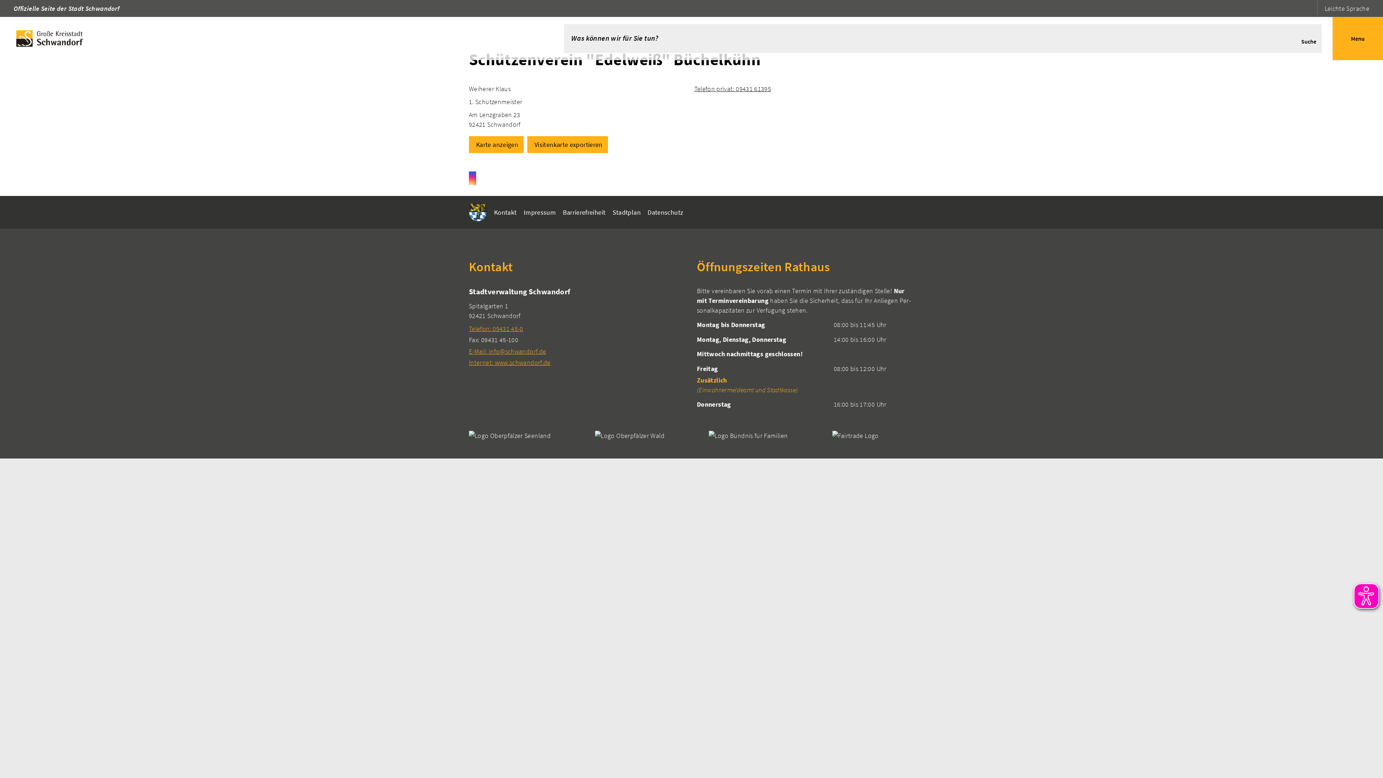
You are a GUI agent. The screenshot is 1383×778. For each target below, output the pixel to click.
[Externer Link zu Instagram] (472, 178)
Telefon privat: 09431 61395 (732, 89)
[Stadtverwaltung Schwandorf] (577, 327)
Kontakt (505, 212)
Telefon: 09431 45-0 (496, 329)
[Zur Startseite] (271, 38)
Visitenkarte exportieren (568, 144)
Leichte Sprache (1347, 8)
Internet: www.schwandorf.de (510, 362)
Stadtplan (627, 212)
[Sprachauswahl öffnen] (1310, 8)
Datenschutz (665, 212)
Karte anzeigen (497, 144)
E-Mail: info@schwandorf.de (507, 351)
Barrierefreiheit (584, 212)
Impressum (540, 212)
